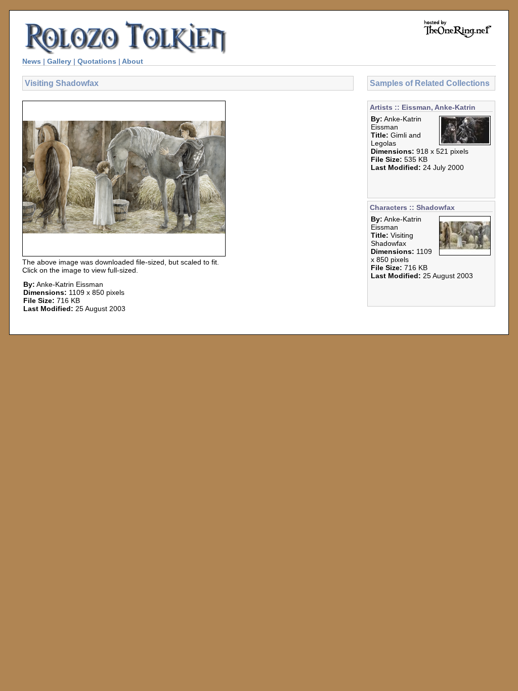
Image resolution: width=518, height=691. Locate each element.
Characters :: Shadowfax (412, 207)
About (132, 61)
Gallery (59, 61)
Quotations (96, 61)
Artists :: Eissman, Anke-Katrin (423, 107)
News (31, 61)
